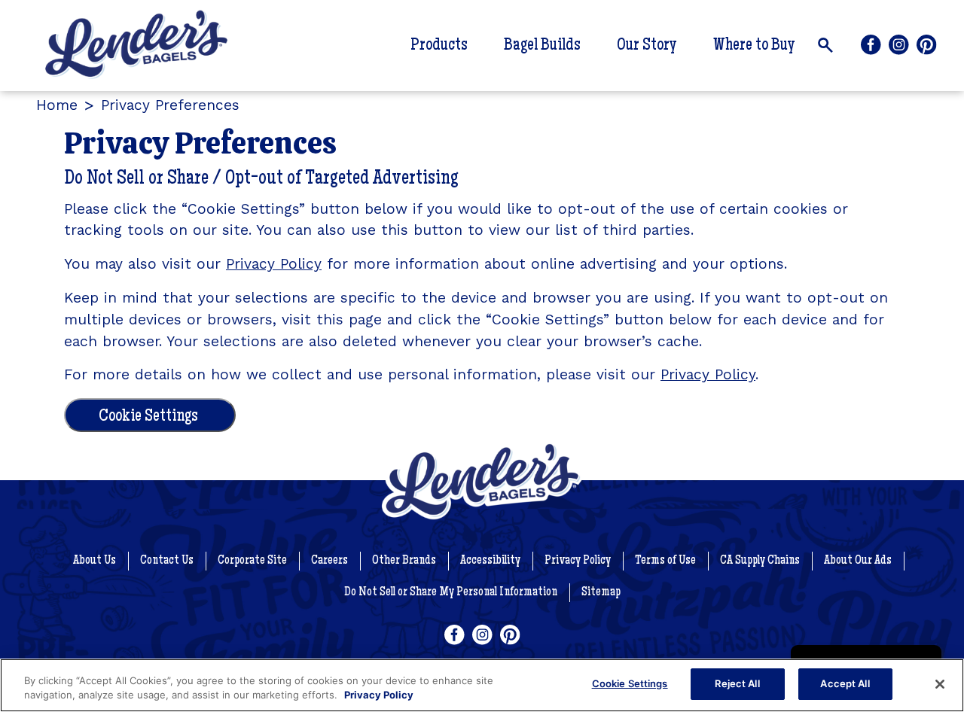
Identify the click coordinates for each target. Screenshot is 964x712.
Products (439, 46)
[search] (825, 45)
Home (57, 105)
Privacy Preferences (170, 105)
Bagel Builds (542, 46)
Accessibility (490, 561)
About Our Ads (858, 561)
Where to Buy (754, 46)
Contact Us (167, 561)
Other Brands (404, 561)
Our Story (647, 46)
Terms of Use (665, 561)
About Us (94, 561)
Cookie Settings (148, 417)
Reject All (737, 683)
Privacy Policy (274, 263)
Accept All (844, 683)
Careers (329, 561)
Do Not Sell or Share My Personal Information (450, 592)
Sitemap (601, 592)
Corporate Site (252, 561)
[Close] (939, 684)
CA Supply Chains (760, 561)
